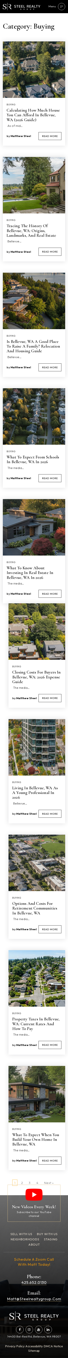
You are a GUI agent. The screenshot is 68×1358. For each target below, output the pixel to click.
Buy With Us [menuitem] (47, 1234)
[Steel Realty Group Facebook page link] (20, 1329)
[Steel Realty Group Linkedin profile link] (48, 1329)
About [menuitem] (34, 1244)
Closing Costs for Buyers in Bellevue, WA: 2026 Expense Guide (36, 677)
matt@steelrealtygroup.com (34, 1298)
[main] (34, 597)
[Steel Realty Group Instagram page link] (29, 1329)
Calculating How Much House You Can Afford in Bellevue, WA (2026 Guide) (33, 115)
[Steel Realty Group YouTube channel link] (38, 1329)
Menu (52, 6)
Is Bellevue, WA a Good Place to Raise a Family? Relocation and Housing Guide (33, 346)
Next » (49, 1183)
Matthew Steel (21, 136)
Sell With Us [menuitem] (21, 1234)
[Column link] (34, 1203)
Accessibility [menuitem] (34, 1346)
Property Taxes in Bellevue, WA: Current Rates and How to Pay (36, 1024)
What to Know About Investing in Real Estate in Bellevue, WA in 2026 (30, 573)
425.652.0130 (34, 1282)
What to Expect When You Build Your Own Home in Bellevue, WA (35, 1139)
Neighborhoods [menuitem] (25, 1239)
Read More (50, 136)
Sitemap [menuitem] (34, 1351)
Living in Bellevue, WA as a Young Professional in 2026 (35, 793)
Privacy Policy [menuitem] (15, 1346)
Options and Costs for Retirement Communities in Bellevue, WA (34, 908)
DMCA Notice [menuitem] (53, 1346)
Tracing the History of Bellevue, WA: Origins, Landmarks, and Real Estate (31, 230)
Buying (11, 104)
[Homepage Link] (21, 6)
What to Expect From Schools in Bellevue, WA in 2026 (33, 459)
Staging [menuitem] (51, 1239)
